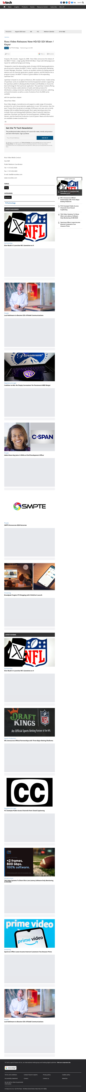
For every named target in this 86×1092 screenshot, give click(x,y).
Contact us (46, 1078)
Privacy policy (47, 1075)
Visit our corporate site (63, 1062)
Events (32, 7)
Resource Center (42, 7)
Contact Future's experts (31, 1075)
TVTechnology (15, 48)
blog (6, 188)
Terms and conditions (11, 1075)
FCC (38, 31)
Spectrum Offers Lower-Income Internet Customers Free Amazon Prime (70, 224)
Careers (26, 1078)
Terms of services (26, 142)
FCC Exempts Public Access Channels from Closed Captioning (69, 207)
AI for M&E (62, 31)
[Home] (4, 7)
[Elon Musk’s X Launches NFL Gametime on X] (69, 188)
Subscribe (53, 7)
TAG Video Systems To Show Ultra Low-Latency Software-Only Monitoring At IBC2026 (69, 216)
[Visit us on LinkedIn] (67, 3)
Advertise (64, 1078)
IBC (31, 31)
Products (25, 7)
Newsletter (51, 54)
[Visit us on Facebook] (61, 3)
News (10, 7)
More (61, 7)
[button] (81, 2)
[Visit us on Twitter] (64, 3)
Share (8, 54)
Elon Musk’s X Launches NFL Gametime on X (69, 192)
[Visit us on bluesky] (72, 3)
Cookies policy (66, 1075)
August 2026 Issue (20, 31)
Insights (16, 7)
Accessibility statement (11, 1078)
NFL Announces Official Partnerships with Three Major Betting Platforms (69, 199)
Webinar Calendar (49, 31)
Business (7, 37)
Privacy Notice (9, 144)
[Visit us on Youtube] (69, 3)
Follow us (42, 54)
